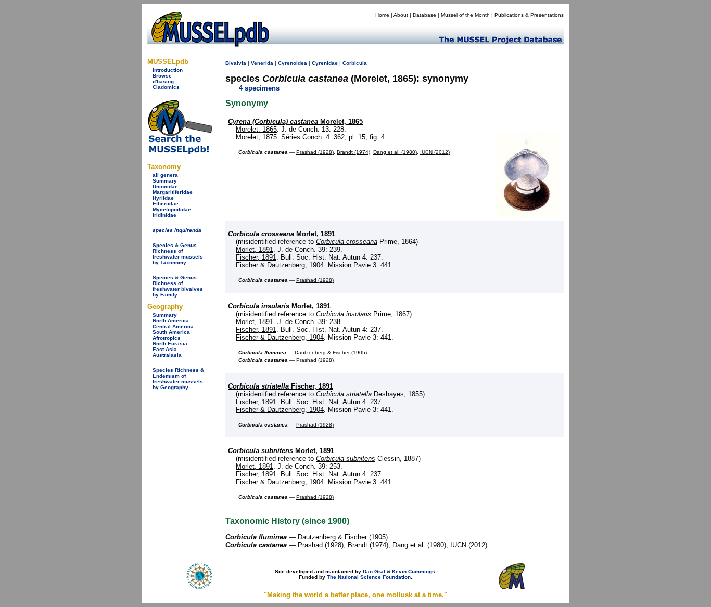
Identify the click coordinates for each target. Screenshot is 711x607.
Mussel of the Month (465, 15)
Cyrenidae (325, 63)
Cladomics (166, 87)
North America (171, 321)
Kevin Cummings (413, 571)
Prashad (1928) (315, 152)
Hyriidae (163, 198)
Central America (173, 326)
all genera (165, 175)
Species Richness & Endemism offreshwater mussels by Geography (178, 378)
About (400, 15)
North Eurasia (170, 343)
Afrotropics (167, 338)
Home (382, 15)
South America (171, 332)
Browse (162, 76)
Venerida (262, 63)
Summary (165, 181)
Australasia (167, 355)
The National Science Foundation (369, 577)
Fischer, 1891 (256, 257)
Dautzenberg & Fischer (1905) (331, 352)
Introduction (168, 70)
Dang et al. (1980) (395, 152)
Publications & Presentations (529, 15)
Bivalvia (235, 63)
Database (424, 15)
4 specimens (259, 88)
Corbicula (354, 63)
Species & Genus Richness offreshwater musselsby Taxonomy (178, 253)
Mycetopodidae (172, 209)
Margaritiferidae (173, 192)
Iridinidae (164, 215)
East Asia (165, 349)
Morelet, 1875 (256, 137)
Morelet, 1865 (295, 121)
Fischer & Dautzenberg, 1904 (280, 265)
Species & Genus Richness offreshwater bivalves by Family (178, 286)
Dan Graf (374, 571)
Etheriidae (166, 203)
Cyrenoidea (292, 63)
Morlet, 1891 (281, 234)
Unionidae (165, 186)
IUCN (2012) (435, 152)
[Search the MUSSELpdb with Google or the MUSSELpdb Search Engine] (179, 152)
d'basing (163, 81)
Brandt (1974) (353, 152)
